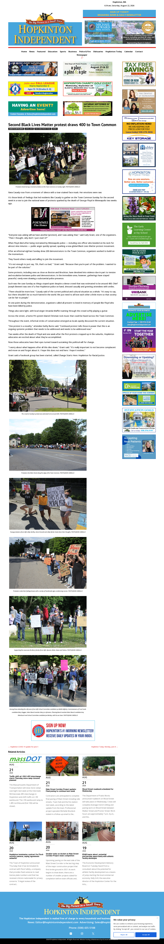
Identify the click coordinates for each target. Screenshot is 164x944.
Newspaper (82, 55)
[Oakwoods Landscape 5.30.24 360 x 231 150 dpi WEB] (139, 421)
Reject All (123, 935)
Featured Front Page (42, 129)
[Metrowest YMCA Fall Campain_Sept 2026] (139, 341)
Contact (139, 52)
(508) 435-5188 (86, 927)
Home (24, 52)
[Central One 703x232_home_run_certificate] (120, 33)
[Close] (157, 918)
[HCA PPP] (90, 70)
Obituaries (98, 52)
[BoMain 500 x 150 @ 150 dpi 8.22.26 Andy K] (35, 70)
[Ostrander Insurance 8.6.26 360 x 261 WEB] (139, 262)
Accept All (145, 935)
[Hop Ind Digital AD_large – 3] (139, 156)
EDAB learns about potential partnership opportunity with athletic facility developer (98, 856)
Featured (41, 52)
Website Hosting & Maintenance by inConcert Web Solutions (99, 939)
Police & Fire (85, 52)
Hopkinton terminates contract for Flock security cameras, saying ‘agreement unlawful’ (26, 856)
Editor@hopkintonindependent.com (56, 922)
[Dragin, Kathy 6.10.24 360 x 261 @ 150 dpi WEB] (139, 368)
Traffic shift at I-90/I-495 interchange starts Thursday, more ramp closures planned (25, 778)
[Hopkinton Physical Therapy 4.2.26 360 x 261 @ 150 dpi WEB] (139, 182)
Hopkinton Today (114, 52)
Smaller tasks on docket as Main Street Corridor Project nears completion (62, 855)
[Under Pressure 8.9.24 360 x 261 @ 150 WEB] (139, 394)
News (32, 52)
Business (73, 52)
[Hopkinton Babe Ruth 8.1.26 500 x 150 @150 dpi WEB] (35, 90)
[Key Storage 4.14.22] (139, 129)
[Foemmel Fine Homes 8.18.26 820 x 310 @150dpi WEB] (63, 220)
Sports (63, 52)
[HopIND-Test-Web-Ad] (63, 732)
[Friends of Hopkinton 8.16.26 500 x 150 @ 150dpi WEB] (90, 109)
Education (52, 52)
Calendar (128, 52)
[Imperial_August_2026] (139, 75)
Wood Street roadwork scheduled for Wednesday (97, 790)
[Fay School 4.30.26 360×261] (139, 236)
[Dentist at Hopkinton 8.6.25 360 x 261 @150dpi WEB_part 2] (139, 102)
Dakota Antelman (16, 129)
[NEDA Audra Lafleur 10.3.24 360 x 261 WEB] (139, 448)
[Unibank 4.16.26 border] (139, 289)
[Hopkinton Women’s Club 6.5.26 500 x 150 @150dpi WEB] (90, 90)
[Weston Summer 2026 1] (139, 209)
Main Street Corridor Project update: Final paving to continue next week (61, 790)
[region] (135, 928)
